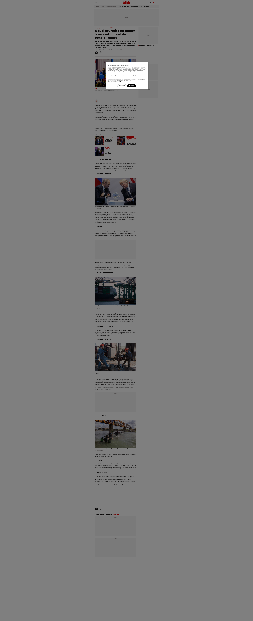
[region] (127, 75)
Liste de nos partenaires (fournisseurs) (114, 81)
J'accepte (131, 85)
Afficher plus (122, 85)
